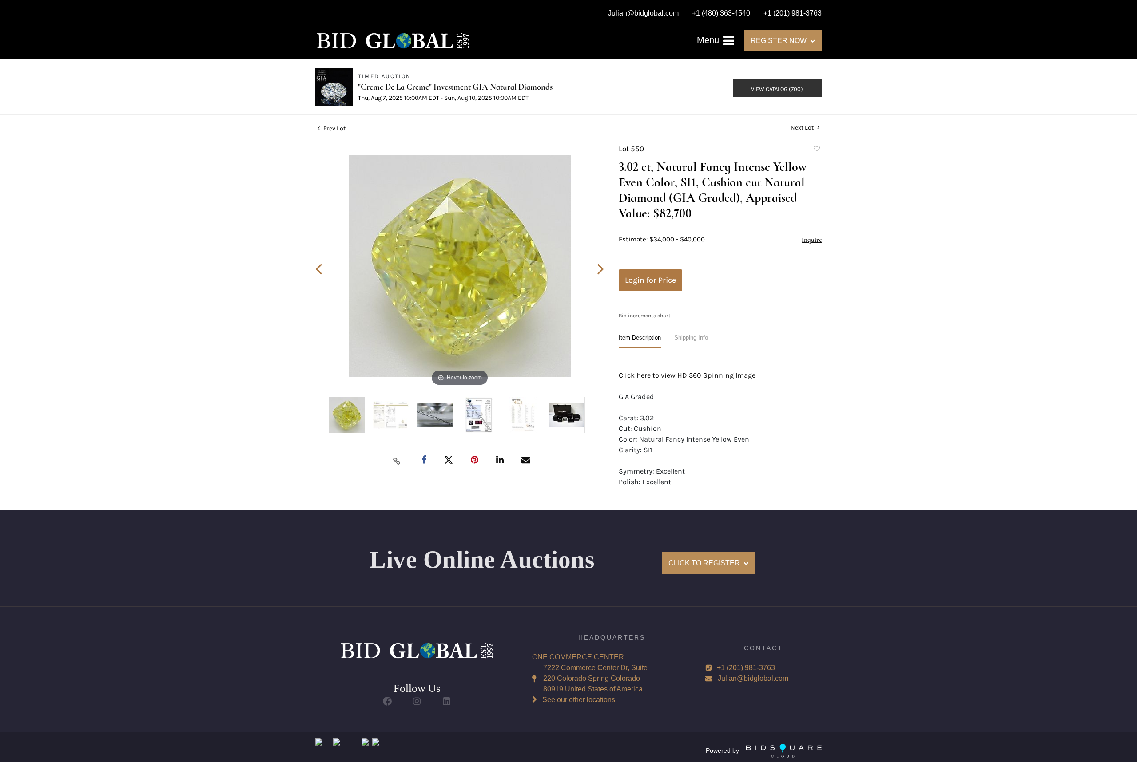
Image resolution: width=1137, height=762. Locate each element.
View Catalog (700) (777, 89)
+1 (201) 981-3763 (746, 667)
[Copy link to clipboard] (397, 460)
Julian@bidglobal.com (753, 678)
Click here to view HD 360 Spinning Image (687, 375)
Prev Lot (334, 128)
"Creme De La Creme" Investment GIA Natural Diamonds (455, 87)
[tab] (640, 341)
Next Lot (803, 127)
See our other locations (578, 699)
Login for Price (650, 280)
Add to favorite (816, 150)
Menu (709, 40)
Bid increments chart (645, 315)
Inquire (812, 240)
